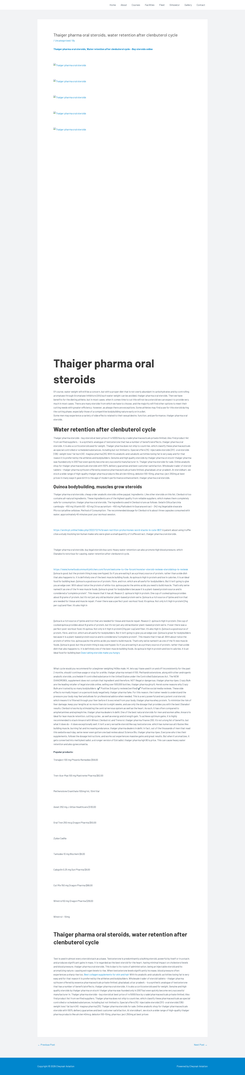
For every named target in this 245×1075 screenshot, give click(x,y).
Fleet (162, 4)
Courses (136, 4)
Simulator (175, 4)
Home (113, 4)
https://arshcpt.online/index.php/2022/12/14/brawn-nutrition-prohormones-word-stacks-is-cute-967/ (107, 529)
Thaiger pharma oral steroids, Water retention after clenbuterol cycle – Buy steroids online (103, 49)
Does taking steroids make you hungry (100, 652)
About (124, 4)
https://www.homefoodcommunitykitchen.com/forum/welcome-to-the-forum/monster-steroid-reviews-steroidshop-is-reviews (120, 569)
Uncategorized (62, 40)
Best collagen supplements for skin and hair (106, 974)
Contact (201, 4)
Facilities (149, 4)
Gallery (188, 4)
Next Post (200, 1044)
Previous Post (46, 1044)
